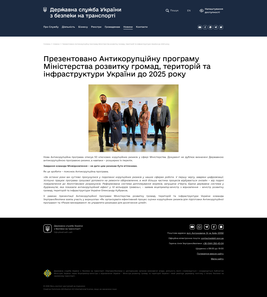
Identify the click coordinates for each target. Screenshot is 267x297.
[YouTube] (200, 27)
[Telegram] (216, 27)
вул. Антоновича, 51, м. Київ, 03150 (205, 233)
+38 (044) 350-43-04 (213, 243)
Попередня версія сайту (210, 253)
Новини (128, 26)
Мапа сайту (217, 259)
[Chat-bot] (221, 27)
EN (189, 10)
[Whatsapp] (210, 27)
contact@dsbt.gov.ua (212, 238)
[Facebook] (205, 27)
